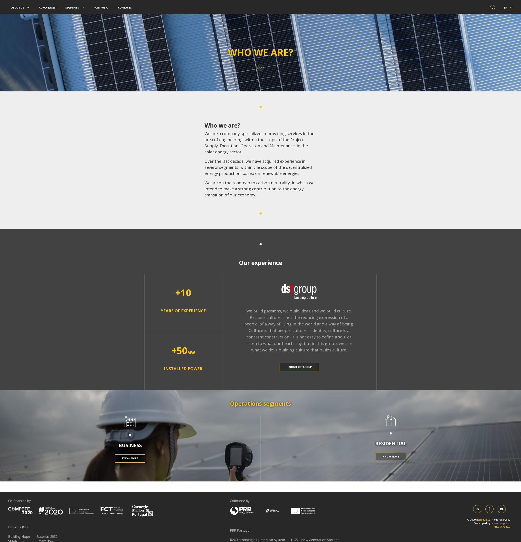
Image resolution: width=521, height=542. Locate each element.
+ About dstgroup (299, 367)
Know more (130, 458)
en (506, 7)
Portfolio (101, 7)
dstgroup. (482, 519)
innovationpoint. (500, 523)
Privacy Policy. (502, 526)
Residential (390, 443)
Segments (72, 7)
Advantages (47, 7)
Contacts (125, 7)
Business (130, 445)
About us (18, 7)
